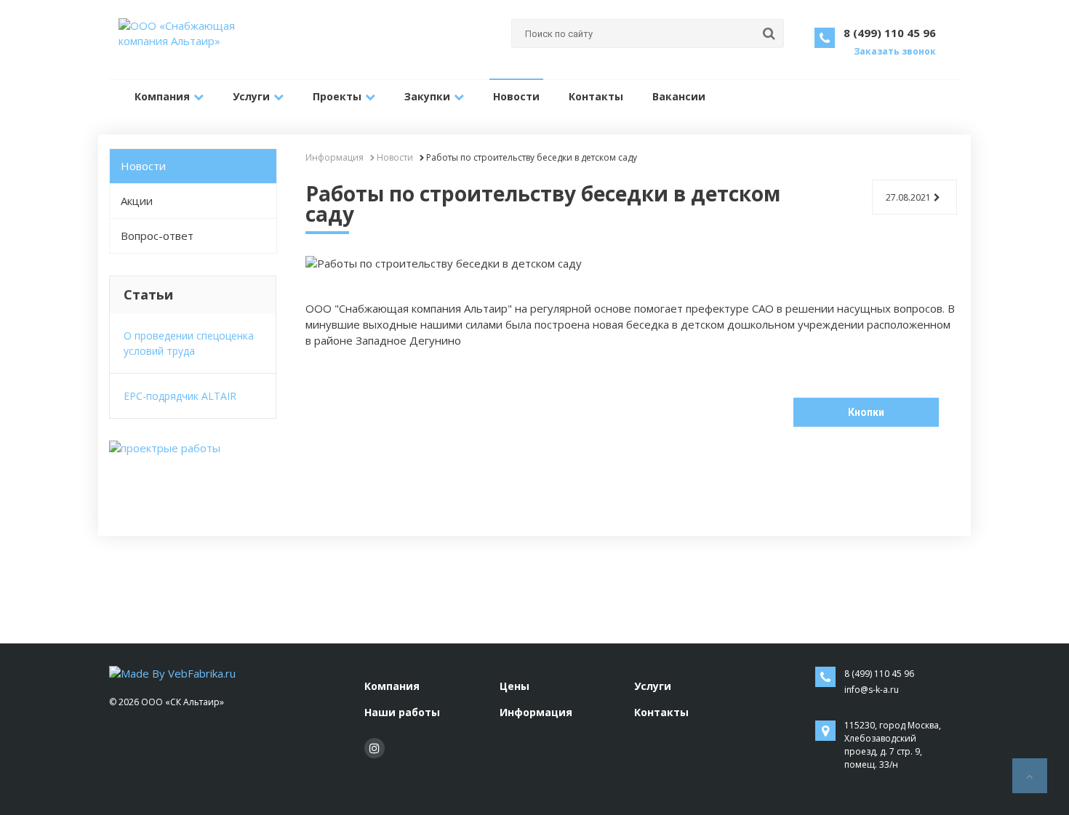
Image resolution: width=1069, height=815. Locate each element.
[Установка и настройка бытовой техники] (164, 448)
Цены (514, 686)
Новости (516, 96)
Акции (137, 200)
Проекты (337, 96)
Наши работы (402, 712)
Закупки (427, 96)
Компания (162, 96)
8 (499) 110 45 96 (890, 32)
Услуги (251, 96)
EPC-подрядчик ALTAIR (180, 396)
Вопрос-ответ (157, 235)
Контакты (596, 96)
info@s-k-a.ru (871, 689)
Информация (536, 712)
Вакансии (678, 96)
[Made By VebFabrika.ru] (172, 672)
